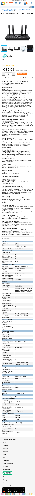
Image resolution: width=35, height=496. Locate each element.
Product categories (8, 463)
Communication (11, 9)
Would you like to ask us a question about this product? (17, 78)
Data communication (24, 9)
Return (4, 454)
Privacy (5, 480)
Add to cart (23, 73)
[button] (32, 18)
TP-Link (18, 10)
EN (32, 6)
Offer (4, 457)
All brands (5, 466)
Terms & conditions (8, 486)
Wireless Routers (8, 10)
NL (29, 6)
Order (4, 442)
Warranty (5, 451)
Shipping (5, 448)
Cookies (5, 483)
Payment (5, 445)
